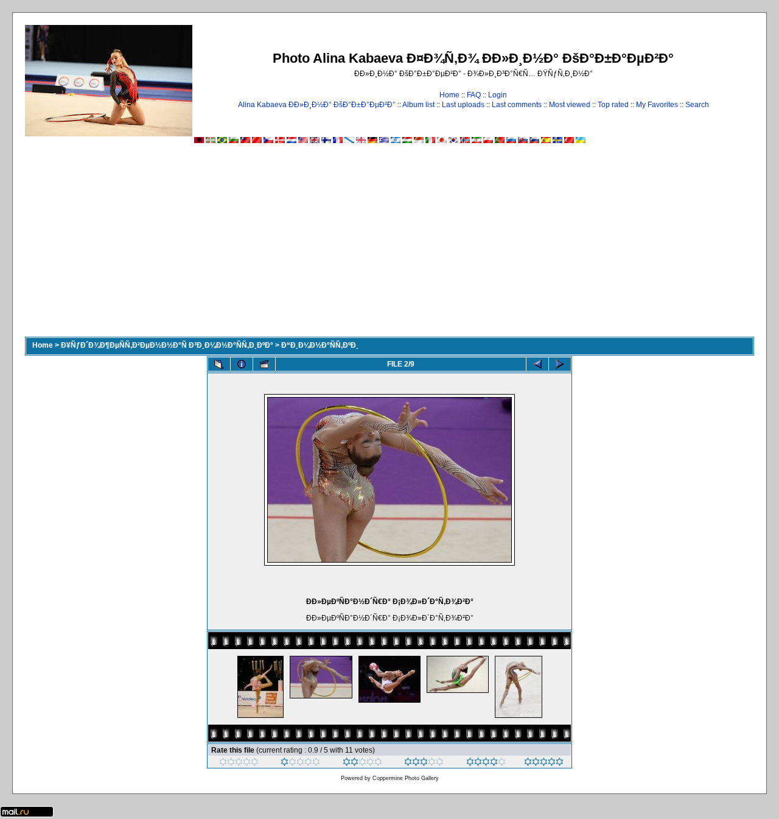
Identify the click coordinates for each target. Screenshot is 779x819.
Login (497, 95)
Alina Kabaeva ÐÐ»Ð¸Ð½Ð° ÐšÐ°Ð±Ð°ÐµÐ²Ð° (317, 104)
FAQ (474, 95)
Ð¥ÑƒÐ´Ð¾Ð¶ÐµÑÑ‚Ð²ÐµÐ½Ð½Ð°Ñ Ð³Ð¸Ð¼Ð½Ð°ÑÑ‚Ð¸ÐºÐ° (167, 345)
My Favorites (657, 104)
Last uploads (463, 104)
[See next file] (560, 364)
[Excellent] (486, 763)
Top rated (613, 104)
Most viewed (569, 104)
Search (697, 104)
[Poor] (300, 763)
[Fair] (362, 763)
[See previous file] (537, 364)
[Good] (424, 763)
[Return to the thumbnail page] (219, 364)
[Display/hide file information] (242, 364)
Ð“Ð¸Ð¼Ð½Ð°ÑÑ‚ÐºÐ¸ (319, 345)
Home (449, 95)
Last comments (517, 104)
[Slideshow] (264, 364)
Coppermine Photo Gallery (405, 778)
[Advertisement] (389, 245)
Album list (418, 104)
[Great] (544, 763)
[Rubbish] (239, 763)
